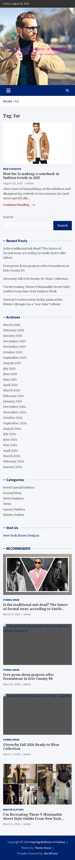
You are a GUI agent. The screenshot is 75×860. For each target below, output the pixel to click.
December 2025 (14, 341)
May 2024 (10, 445)
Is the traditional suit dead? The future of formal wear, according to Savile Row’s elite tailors (34, 253)
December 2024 (14, 407)
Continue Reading (16, 205)
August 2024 (12, 429)
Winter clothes (13, 515)
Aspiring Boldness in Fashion (47, 842)
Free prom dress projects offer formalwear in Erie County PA (28, 677)
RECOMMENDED (18, 548)
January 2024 (12, 467)
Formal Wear (12, 493)
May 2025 (10, 379)
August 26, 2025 (13, 183)
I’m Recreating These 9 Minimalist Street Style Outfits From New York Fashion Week (32, 819)
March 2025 (11, 390)
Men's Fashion (12, 168)
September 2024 (15, 423)
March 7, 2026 (11, 754)
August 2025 (12, 363)
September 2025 (15, 357)
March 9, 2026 (11, 614)
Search (8, 217)
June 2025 (10, 374)
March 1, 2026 (11, 824)
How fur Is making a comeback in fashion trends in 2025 (31, 176)
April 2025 (10, 385)
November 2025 (14, 347)
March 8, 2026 (11, 684)
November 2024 (14, 412)
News (7, 504)
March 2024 (11, 456)
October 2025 (12, 352)
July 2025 (9, 368)
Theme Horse (43, 848)
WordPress (51, 853)
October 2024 (13, 418)
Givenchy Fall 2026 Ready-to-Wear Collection (35, 279)
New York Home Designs (21, 535)
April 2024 (10, 450)
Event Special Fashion (19, 487)
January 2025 (12, 401)
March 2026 (11, 325)
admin (30, 183)
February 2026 (13, 330)
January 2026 (12, 336)
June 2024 (10, 439)
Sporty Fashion (14, 509)
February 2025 (13, 396)
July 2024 (9, 434)
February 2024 (13, 461)
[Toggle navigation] (8, 90)
